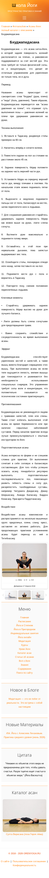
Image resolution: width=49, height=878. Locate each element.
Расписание (24, 621)
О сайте (5, 861)
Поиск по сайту (24, 673)
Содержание (24, 669)
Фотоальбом (19, 26)
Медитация (25, 641)
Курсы (24, 645)
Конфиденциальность (24, 865)
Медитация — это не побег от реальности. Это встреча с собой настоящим (24, 703)
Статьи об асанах (24, 657)
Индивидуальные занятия (24, 633)
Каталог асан (24, 653)
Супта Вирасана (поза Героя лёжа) (24, 834)
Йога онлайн (24, 637)
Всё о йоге (24, 661)
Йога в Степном (24, 625)
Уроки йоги (24, 649)
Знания (24, 665)
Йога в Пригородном (24, 629)
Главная (5, 26)
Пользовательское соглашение (29, 861)
